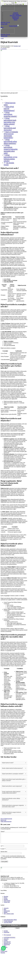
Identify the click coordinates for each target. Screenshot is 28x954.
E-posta (3, 848)
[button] (3, 948)
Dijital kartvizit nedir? (8, 762)
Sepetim (6, 899)
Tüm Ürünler (7, 900)
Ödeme (5, 898)
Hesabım (6, 896)
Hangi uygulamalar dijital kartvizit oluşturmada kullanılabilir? (11, 134)
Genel (2, 38)
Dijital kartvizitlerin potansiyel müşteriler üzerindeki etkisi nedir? (11, 149)
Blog (5, 909)
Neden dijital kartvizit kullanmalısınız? (9, 108)
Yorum (3, 831)
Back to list (3, 820)
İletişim (5, 912)
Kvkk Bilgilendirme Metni (10, 919)
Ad (2, 846)
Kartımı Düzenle (13, 26)
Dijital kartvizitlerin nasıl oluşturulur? (10, 128)
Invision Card (17, 46)
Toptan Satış (7, 902)
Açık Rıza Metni (8, 922)
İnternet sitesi (4, 851)
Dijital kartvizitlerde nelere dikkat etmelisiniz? (10, 141)
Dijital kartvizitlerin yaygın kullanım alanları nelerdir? (10, 158)
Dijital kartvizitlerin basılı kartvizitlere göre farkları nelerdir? (10, 121)
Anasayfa (6, 908)
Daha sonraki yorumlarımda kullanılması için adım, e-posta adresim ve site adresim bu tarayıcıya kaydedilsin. (13, 857)
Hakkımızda (7, 911)
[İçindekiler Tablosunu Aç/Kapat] (2, 99)
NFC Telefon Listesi (9, 913)
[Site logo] (8, 10)
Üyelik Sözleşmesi (8, 921)
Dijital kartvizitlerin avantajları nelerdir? (10, 114)
